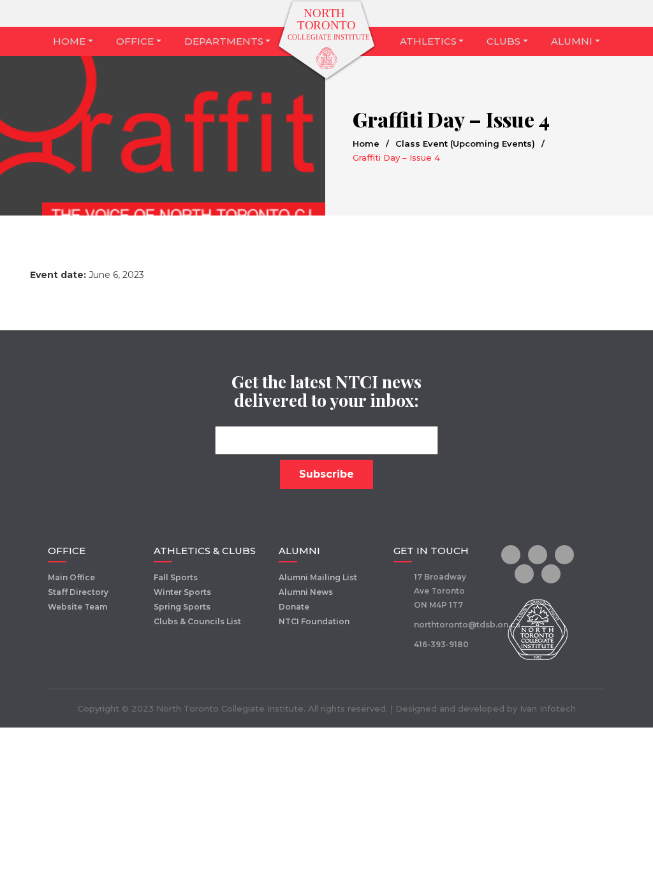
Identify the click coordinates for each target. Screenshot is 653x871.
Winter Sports (182, 592)
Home (69, 41)
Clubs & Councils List (197, 621)
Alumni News (306, 592)
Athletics (428, 41)
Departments (223, 41)
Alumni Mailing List (318, 577)
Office (135, 41)
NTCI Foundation (314, 621)
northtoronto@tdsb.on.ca (467, 624)
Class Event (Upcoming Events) (465, 143)
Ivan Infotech (548, 708)
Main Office (71, 577)
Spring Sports (182, 606)
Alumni (571, 41)
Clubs (503, 41)
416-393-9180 (441, 644)
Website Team (77, 606)
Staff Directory (78, 592)
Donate (294, 606)
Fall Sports (176, 577)
